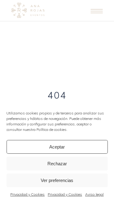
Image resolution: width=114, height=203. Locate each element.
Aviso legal (94, 194)
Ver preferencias (57, 180)
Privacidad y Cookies (27, 194)
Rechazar (57, 163)
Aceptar (57, 146)
